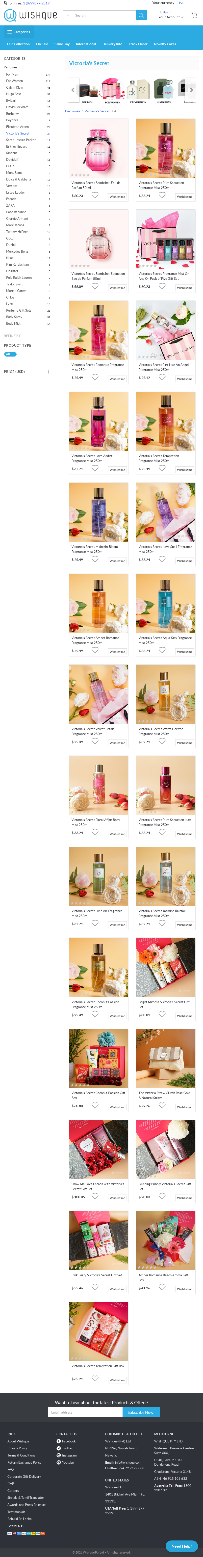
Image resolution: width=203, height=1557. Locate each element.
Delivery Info (112, 44)
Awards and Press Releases (26, 1505)
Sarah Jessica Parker (21, 140)
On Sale (42, 44)
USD (181, 3)
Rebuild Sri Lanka (19, 1519)
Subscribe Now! (141, 1412)
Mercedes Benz (17, 251)
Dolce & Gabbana (18, 179)
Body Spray (14, 317)
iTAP (10, 1483)
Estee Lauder (15, 192)
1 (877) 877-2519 (36, 3)
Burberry (12, 114)
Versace (12, 186)
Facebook (69, 1441)
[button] (141, 15)
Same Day (62, 44)
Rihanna (12, 153)
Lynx (9, 304)
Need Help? (182, 1546)
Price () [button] (14, 372)
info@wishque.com (128, 1462)
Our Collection (18, 44)
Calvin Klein (14, 87)
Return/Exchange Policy (24, 1462)
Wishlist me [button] (117, 196)
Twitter (67, 1448)
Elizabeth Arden (17, 127)
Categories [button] (22, 32)
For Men (12, 74)
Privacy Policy (17, 1448)
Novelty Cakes (165, 44)
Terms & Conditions (21, 1455)
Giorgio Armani (17, 218)
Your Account (169, 17)
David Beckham (17, 107)
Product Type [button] (17, 345)
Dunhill (11, 245)
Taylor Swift (14, 284)
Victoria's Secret (17, 133)
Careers (13, 1491)
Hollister (12, 271)
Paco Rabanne (16, 212)
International (86, 44)
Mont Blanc (14, 173)
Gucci (10, 238)
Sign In (167, 12)
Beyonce (12, 120)
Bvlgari (11, 100)
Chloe (10, 297)
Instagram (69, 1455)
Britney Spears (16, 146)
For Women (14, 81)
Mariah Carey (16, 291)
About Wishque (18, 1441)
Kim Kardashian (17, 264)
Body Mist (13, 323)
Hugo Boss (13, 94)
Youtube (68, 1462)
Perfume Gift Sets (18, 310)
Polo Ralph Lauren (19, 277)
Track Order (138, 44)
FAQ (10, 1469)
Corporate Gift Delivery (24, 1476)
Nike (9, 258)
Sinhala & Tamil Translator (25, 1497)
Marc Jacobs (15, 225)
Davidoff (12, 159)
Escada (11, 199)
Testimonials (16, 1512)
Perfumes (68, 15)
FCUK (10, 166)
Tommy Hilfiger (17, 232)
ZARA (10, 205)
